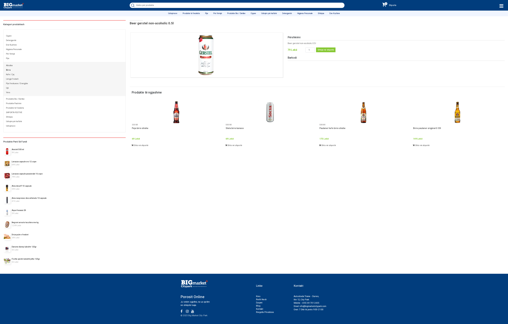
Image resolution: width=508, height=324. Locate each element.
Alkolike (9, 65)
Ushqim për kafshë (269, 13)
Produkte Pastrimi (13, 103)
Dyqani (259, 302)
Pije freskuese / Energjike (17, 83)
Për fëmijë (217, 13)
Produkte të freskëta (191, 13)
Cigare (253, 13)
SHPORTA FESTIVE (14, 112)
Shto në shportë (140, 145)
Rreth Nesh (261, 299)
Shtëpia (321, 13)
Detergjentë (287, 13)
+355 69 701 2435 (310, 303)
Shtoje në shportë (326, 49)
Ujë (7, 88)
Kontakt (259, 309)
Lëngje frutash (12, 79)
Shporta (390, 5)
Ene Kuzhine (334, 13)
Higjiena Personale (305, 13)
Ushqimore (172, 13)
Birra (8, 70)
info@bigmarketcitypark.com (313, 306)
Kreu (258, 296)
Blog (258, 305)
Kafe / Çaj (10, 74)
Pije (206, 13)
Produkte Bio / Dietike (236, 13)
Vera (8, 92)
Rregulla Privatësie (265, 312)
